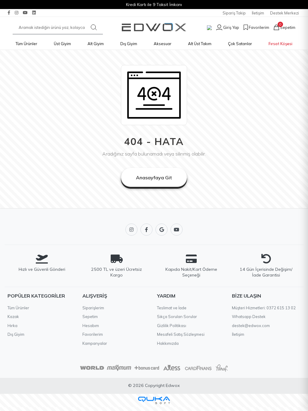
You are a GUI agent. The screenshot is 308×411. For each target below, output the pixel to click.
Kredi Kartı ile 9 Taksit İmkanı (154, 4)
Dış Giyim (128, 43)
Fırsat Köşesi (280, 43)
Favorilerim (92, 334)
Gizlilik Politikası (171, 325)
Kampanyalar (94, 343)
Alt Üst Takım (199, 43)
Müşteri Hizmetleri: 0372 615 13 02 (264, 307)
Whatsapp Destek (249, 316)
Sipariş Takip (234, 13)
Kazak (13, 316)
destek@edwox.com (251, 325)
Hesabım (90, 325)
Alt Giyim (96, 43)
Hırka (12, 325)
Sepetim (90, 316)
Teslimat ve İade (171, 307)
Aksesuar (162, 43)
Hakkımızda (168, 343)
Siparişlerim (93, 307)
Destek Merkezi (284, 13)
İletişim (258, 13)
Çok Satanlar (240, 43)
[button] (225, 27)
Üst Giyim (62, 43)
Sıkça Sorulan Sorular (177, 316)
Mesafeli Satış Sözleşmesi (181, 334)
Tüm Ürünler (26, 43)
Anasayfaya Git (154, 178)
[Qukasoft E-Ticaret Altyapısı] (154, 400)
